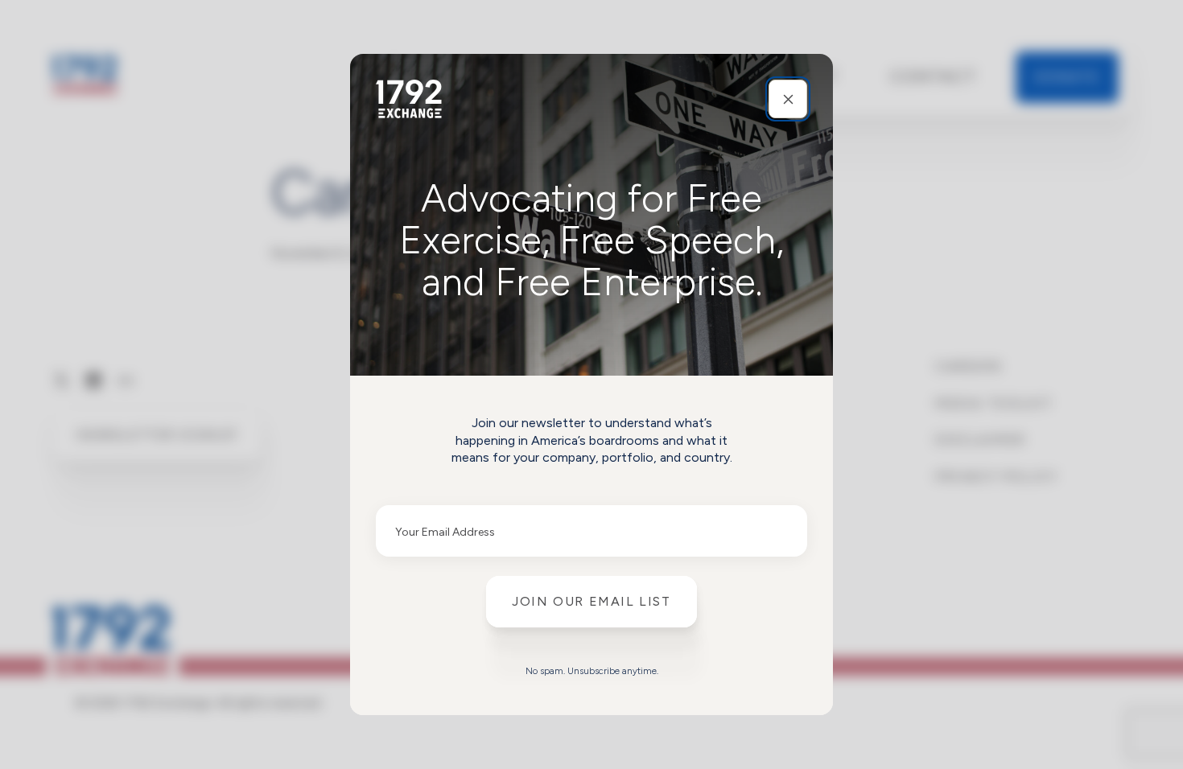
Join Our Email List (591, 601)
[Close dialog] (788, 99)
